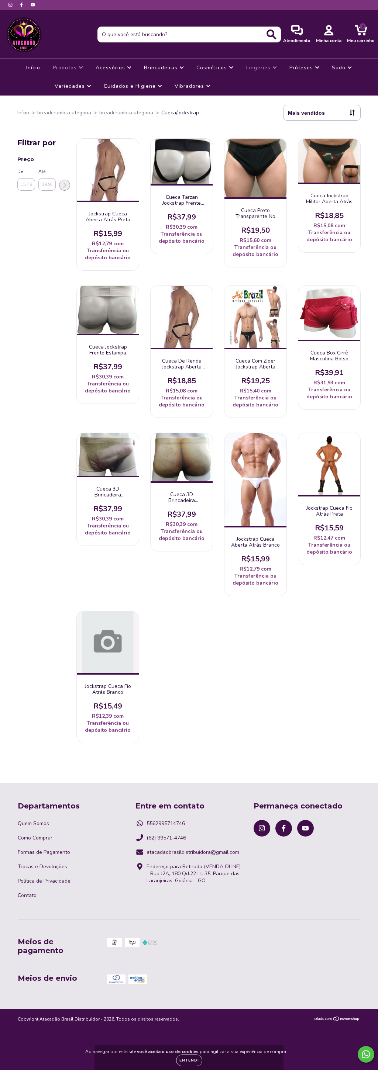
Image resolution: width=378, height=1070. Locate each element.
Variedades (71, 86)
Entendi (189, 1060)
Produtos (66, 67)
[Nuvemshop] (337, 1020)
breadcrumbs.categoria (64, 112)
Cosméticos (212, 67)
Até (41, 171)
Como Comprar (35, 837)
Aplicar (64, 185)
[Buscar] (271, 34)
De (20, 171)
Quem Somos (33, 823)
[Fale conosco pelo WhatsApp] (366, 1054)
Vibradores (190, 86)
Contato (27, 895)
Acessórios (111, 67)
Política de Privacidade (44, 880)
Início (33, 67)
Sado (339, 67)
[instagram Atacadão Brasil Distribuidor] (11, 4)
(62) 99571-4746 (166, 837)
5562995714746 (166, 823)
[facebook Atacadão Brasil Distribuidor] (22, 4)
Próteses (302, 67)
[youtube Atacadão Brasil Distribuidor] (33, 4)
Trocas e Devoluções (42, 866)
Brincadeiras (161, 67)
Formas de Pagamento (44, 852)
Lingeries (259, 67)
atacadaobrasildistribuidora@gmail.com (193, 852)
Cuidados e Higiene (131, 86)
